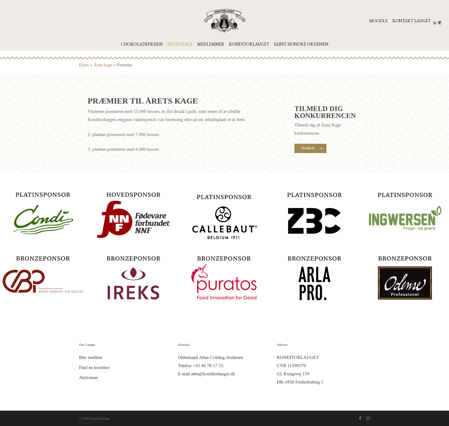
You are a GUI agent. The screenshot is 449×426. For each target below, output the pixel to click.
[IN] (440, 23)
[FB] (435, 23)
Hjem (84, 64)
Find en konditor (94, 367)
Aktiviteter (88, 377)
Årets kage (103, 64)
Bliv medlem (90, 357)
